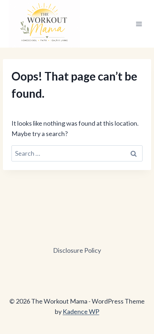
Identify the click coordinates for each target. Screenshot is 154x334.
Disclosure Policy (77, 250)
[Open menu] (138, 23)
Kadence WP (81, 311)
